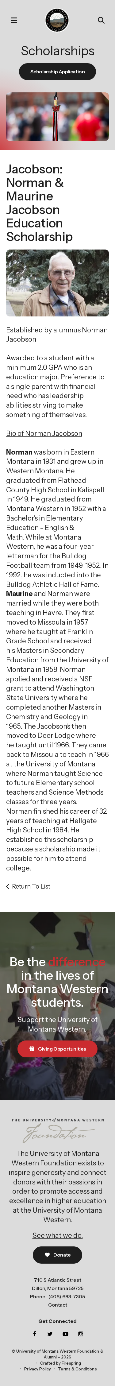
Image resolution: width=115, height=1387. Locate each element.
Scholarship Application (57, 71)
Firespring (71, 1363)
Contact (57, 1305)
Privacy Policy (37, 1368)
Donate (62, 1255)
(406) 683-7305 (66, 1296)
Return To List (31, 886)
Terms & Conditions (77, 1368)
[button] (10, 20)
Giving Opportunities (61, 1049)
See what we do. (58, 1235)
